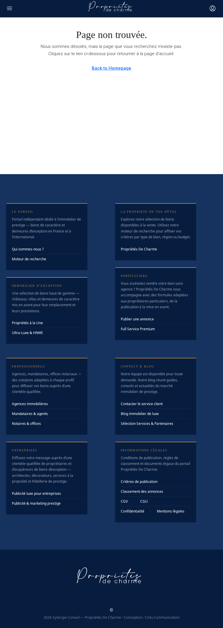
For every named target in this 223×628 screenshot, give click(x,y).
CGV (124, 501)
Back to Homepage (111, 68)
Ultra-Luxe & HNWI (27, 332)
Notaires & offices (26, 423)
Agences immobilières (30, 403)
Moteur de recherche (29, 259)
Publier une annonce (137, 319)
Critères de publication (139, 481)
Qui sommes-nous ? (28, 249)
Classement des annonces (142, 491)
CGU (144, 501)
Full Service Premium (138, 328)
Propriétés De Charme (139, 249)
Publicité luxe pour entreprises (36, 493)
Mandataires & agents (30, 413)
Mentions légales (170, 511)
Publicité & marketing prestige (36, 503)
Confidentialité (132, 511)
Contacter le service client (142, 403)
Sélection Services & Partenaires (147, 423)
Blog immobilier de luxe (140, 413)
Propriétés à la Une (27, 322)
